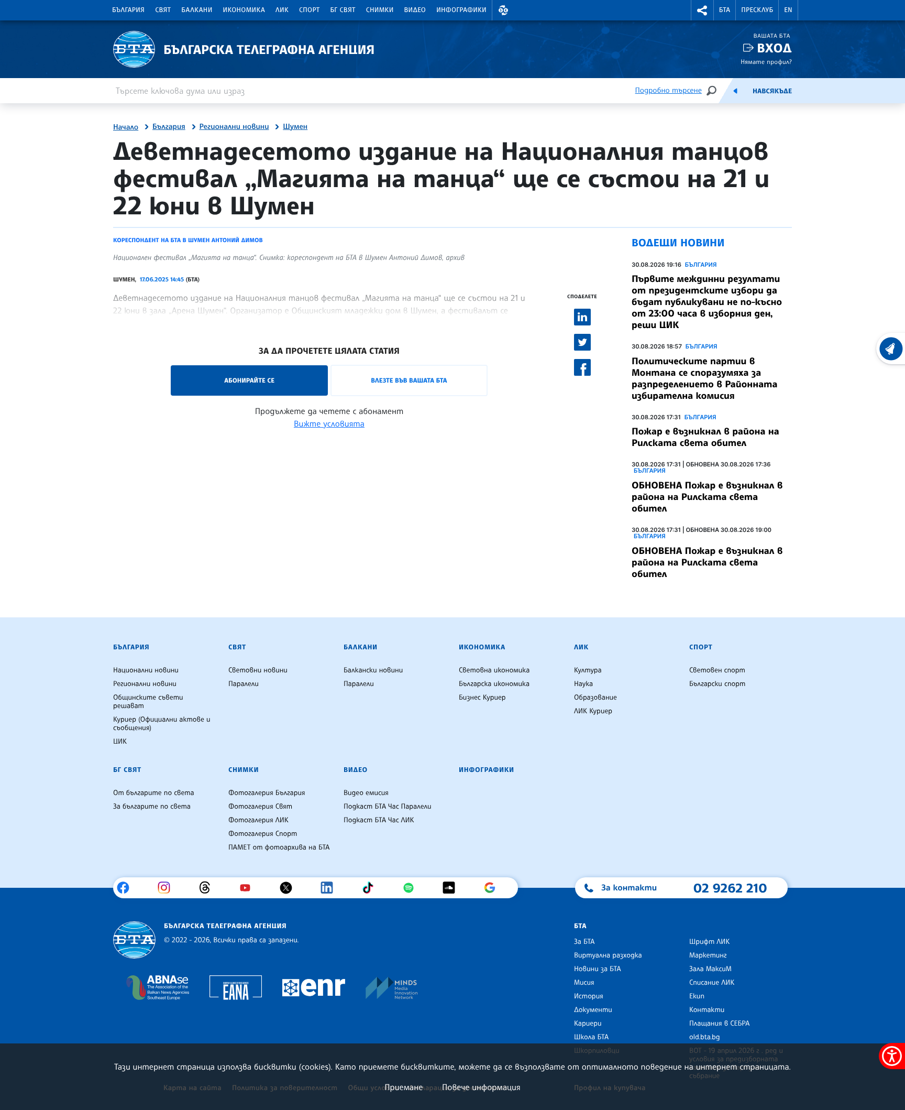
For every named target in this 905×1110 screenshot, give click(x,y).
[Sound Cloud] (453, 888)
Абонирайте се (249, 380)
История (588, 996)
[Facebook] (127, 888)
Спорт (309, 10)
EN (788, 10)
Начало (125, 127)
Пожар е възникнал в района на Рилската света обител (705, 437)
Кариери (588, 1023)
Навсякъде (772, 91)
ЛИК (282, 10)
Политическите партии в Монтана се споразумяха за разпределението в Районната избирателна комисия (704, 378)
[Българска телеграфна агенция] (134, 940)
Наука (583, 684)
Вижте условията (329, 423)
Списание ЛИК (711, 982)
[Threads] (209, 888)
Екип (696, 996)
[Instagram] (168, 888)
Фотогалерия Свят (260, 806)
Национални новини (146, 670)
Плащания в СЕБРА (719, 1023)
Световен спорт (717, 670)
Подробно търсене (668, 90)
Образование (595, 697)
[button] (503, 10)
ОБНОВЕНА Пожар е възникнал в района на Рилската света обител (707, 497)
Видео (415, 10)
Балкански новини (373, 670)
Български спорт (717, 684)
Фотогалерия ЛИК (258, 820)
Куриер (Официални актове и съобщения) (162, 723)
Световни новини (258, 670)
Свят (163, 10)
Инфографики (461, 10)
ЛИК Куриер (593, 711)
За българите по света (152, 806)
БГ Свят (343, 10)
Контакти (706, 1010)
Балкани (196, 10)
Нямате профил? (766, 62)
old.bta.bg (704, 1037)
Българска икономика (494, 684)
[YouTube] (249, 888)
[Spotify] (412, 888)
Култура (588, 670)
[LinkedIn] (331, 888)
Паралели (243, 684)
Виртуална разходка (608, 955)
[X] (290, 888)
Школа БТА (591, 1037)
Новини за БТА (597, 969)
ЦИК (120, 741)
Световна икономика (494, 670)
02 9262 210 (730, 888)
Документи (593, 1010)
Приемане (403, 1087)
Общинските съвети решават (148, 701)
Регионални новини (234, 127)
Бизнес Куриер (482, 697)
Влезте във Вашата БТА (409, 380)
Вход (774, 48)
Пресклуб (757, 10)
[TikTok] (371, 888)
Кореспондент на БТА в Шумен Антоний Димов (188, 240)
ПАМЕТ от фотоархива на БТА (278, 847)
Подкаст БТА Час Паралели (387, 806)
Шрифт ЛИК (709, 942)
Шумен (295, 127)
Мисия (584, 982)
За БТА (584, 942)
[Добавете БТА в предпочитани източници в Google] (493, 888)
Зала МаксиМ (710, 969)
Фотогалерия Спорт (262, 834)
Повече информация (481, 1087)
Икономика (244, 10)
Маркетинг (707, 955)
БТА (724, 10)
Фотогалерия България (266, 793)
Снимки (380, 10)
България (128, 10)
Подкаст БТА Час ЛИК (379, 820)
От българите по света (153, 793)
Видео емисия (366, 793)
